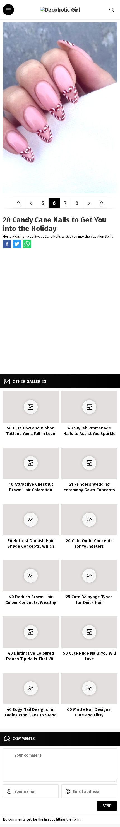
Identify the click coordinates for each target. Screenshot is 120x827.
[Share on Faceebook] (17, 244)
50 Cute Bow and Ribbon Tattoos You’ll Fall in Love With (30, 434)
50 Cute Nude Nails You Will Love (89, 656)
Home (7, 237)
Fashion (21, 237)
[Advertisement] (60, 312)
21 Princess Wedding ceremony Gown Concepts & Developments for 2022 (89, 490)
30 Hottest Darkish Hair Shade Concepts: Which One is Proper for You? (31, 546)
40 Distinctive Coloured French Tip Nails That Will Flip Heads (31, 659)
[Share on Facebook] (7, 244)
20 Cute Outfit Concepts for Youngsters (89, 543)
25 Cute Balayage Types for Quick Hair (89, 599)
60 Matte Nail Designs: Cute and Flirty (89, 712)
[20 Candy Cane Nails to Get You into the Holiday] (60, 191)
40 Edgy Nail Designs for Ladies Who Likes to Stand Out (31, 715)
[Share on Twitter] (27, 244)
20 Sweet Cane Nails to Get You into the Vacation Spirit (71, 237)
